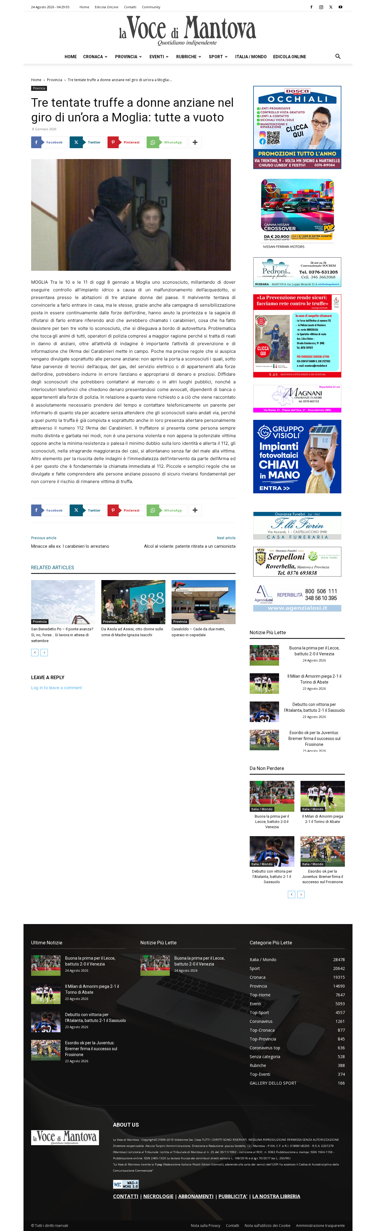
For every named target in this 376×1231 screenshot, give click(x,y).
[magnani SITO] (297, 411)
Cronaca (93, 56)
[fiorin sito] (297, 538)
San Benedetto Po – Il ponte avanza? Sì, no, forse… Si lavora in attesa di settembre (62, 635)
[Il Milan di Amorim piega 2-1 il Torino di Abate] (264, 683)
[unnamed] (297, 610)
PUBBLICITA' (233, 1196)
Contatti (130, 7)
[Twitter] (330, 7)
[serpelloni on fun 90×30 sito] (297, 575)
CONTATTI (125, 1196)
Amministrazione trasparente (320, 1225)
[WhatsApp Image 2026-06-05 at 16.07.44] (297, 248)
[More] (195, 142)
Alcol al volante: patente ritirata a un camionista (190, 546)
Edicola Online (289, 56)
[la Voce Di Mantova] (188, 31)
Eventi (157, 56)
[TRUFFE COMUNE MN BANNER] (297, 376)
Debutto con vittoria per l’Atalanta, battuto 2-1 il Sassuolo (272, 876)
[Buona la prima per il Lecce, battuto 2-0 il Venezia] (264, 655)
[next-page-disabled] (44, 652)
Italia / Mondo (251, 56)
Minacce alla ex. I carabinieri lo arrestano (70, 546)
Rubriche (186, 56)
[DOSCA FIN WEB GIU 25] (297, 167)
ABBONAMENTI (196, 1196)
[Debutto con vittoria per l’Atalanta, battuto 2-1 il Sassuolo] (264, 711)
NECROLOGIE (158, 1196)
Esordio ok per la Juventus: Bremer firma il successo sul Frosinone (314, 738)
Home (84, 7)
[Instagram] (321, 7)
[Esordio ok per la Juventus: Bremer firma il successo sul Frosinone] (264, 740)
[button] (338, 57)
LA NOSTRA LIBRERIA (276, 1196)
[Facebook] (311, 7)
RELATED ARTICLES (52, 567)
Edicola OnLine (106, 7)
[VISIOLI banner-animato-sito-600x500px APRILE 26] (297, 492)
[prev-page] (34, 652)
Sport (216, 56)
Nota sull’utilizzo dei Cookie (268, 1225)
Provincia (126, 56)
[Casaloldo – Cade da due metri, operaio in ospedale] (204, 602)
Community (151, 7)
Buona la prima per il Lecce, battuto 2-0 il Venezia (272, 821)
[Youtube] (340, 7)
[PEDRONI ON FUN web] (297, 285)
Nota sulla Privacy (205, 1225)
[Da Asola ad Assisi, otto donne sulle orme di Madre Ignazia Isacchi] (133, 602)
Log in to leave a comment (56, 687)
